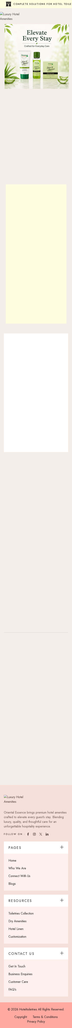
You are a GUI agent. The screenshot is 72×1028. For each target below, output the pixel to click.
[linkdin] (47, 834)
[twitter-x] (41, 834)
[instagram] (34, 834)
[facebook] (28, 834)
